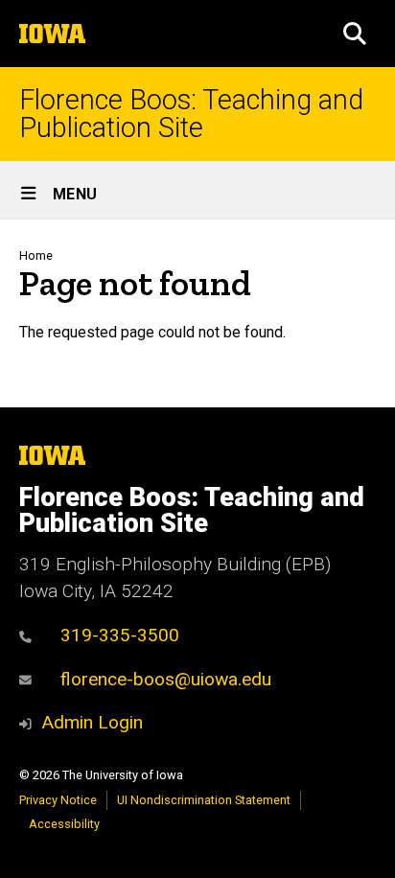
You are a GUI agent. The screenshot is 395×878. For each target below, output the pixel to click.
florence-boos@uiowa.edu (165, 679)
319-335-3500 (119, 635)
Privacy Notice (58, 800)
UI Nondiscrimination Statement (203, 800)
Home (36, 255)
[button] (354, 33)
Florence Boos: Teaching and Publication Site (191, 114)
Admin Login (92, 722)
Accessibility (64, 824)
